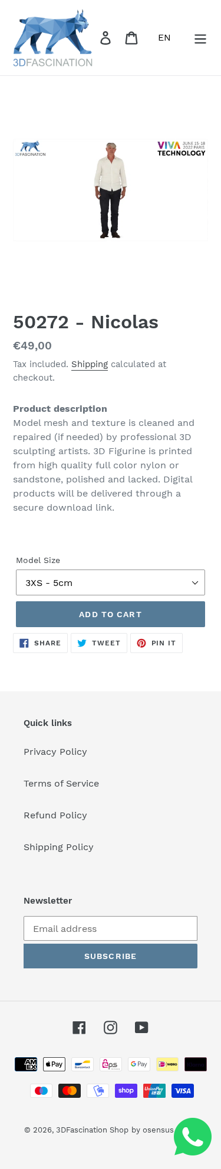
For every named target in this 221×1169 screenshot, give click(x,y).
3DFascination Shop (92, 1129)
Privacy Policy (55, 751)
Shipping (89, 364)
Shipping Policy (59, 846)
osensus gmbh (170, 1129)
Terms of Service (61, 783)
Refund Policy (55, 815)
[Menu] (200, 38)
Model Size (38, 560)
